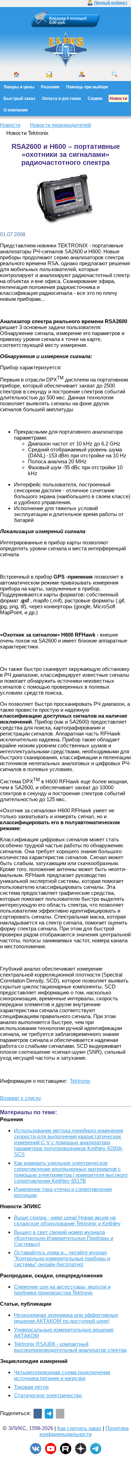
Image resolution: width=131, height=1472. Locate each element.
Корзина (57, 18)
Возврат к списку (20, 1098)
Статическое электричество (48, 1395)
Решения (50, 87)
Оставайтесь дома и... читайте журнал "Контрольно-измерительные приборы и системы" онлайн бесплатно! (62, 1258)
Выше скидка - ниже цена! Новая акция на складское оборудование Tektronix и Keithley (67, 1220)
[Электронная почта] (60, 1414)
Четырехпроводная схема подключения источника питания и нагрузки (62, 1375)
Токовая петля (31, 1387)
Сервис (95, 98)
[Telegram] (49, 1414)
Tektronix (80, 1081)
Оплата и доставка (61, 98)
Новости (118, 98)
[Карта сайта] (82, 74)
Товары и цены (18, 87)
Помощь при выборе (87, 87)
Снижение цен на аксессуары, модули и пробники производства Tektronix (62, 1290)
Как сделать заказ (79, 1428)
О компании (15, 110)
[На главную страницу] (66, 66)
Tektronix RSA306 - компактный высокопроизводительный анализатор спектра (70, 1347)
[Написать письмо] (49, 74)
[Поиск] (114, 74)
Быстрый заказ (19, 98)
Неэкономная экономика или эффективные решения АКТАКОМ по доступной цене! (66, 1318)
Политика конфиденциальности (84, 1431)
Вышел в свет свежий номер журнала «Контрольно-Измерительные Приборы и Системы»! (63, 1238)
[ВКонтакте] (38, 1414)
